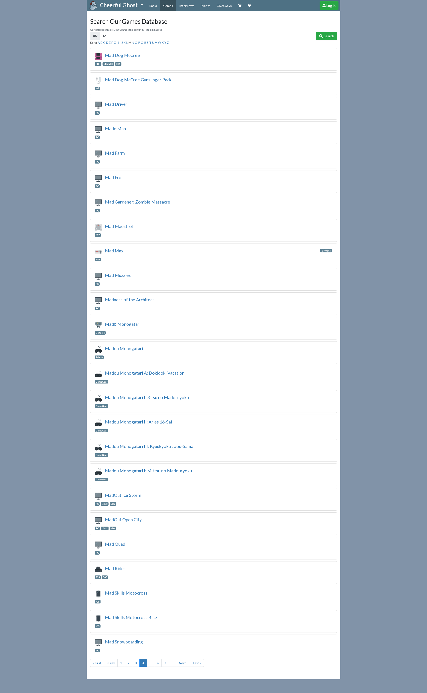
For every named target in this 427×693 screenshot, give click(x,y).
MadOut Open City (123, 519)
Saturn (99, 357)
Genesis (100, 333)
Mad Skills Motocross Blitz (131, 617)
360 (105, 577)
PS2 (98, 235)
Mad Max (114, 250)
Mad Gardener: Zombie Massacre (137, 201)
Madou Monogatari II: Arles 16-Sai (138, 421)
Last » (197, 663)
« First (97, 663)
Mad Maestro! (119, 226)
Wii (97, 88)
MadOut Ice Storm (123, 495)
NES (98, 259)
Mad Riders (116, 568)
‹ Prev (111, 663)
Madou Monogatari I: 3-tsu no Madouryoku (147, 397)
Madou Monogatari (124, 348)
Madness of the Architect (129, 299)
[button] (121, 5)
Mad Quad (115, 544)
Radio (153, 6)
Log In (331, 5)
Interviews (186, 6)
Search (328, 36)
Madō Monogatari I (124, 324)
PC (97, 113)
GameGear (101, 381)
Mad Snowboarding (124, 641)
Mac (113, 504)
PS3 (98, 577)
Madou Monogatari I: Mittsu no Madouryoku (148, 470)
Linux (105, 504)
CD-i (98, 64)
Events (205, 6)
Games (168, 6)
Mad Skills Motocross (126, 592)
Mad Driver (116, 104)
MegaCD (108, 64)
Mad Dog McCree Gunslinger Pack (138, 79)
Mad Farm (115, 153)
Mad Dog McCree (122, 55)
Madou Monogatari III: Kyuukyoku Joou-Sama (149, 446)
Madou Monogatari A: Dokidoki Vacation (144, 372)
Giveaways (224, 6)
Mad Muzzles (118, 275)
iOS (98, 601)
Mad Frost (115, 177)
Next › (183, 663)
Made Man (115, 128)
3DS (118, 64)
